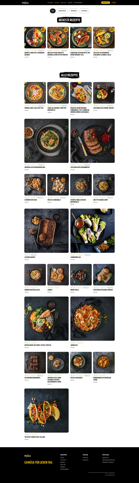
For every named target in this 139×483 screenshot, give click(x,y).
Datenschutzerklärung (108, 460)
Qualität (62, 467)
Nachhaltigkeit (64, 469)
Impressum (105, 457)
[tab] (53, 11)
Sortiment (63, 460)
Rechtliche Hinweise (108, 462)
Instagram (85, 460)
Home (62, 457)
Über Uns (63, 464)
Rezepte (62, 462)
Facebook (85, 457)
